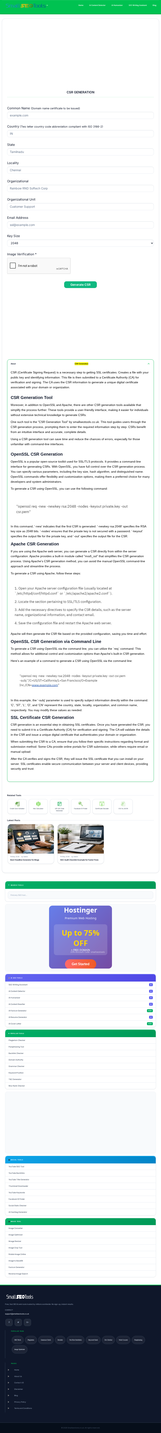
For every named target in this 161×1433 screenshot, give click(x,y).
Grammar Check (46, 1340)
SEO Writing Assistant (138, 5)
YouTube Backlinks (75, 1340)
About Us (18, 1376)
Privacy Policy (20, 1402)
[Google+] (27, 1322)
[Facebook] (9, 1322)
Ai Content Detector (97, 5)
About (49, 364)
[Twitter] (18, 1322)
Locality (13, 163)
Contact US (19, 1383)
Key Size (13, 236)
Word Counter (123, 1340)
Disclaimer (18, 1389)
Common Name (43, 108)
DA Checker (108, 1340)
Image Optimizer (19, 1349)
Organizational (18, 181)
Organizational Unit (21, 199)
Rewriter (60, 1340)
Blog (154, 5)
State (11, 145)
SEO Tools (17, 1340)
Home (80, 5)
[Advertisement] (80, 53)
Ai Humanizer (117, 5)
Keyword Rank (93, 1340)
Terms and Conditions (23, 1408)
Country (55, 126)
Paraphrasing (138, 1340)
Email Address (17, 218)
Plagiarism (31, 1340)
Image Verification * (22, 254)
